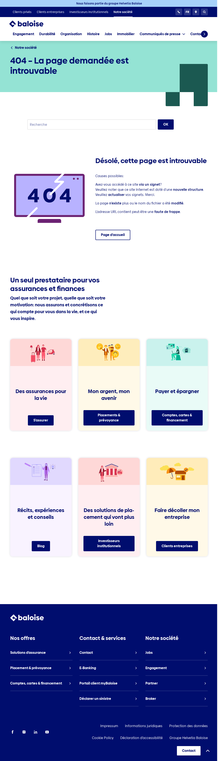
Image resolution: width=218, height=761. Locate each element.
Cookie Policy (102, 737)
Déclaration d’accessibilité (141, 737)
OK (165, 124)
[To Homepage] (30, 23)
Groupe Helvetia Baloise (188, 737)
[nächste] (204, 34)
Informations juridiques (143, 725)
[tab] (162, 34)
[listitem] (22, 12)
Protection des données (188, 725)
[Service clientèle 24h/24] (178, 12)
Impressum (109, 725)
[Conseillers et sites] (195, 12)
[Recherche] (204, 12)
